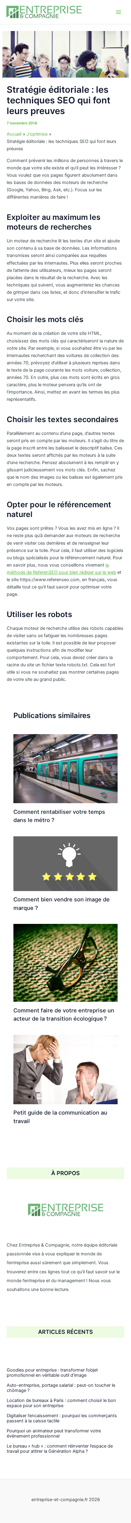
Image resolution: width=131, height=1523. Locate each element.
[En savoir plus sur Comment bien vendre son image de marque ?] (65, 863)
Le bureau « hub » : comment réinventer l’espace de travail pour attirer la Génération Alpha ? (60, 1448)
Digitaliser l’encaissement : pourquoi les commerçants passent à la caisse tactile (62, 1418)
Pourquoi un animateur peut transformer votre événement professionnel (54, 1433)
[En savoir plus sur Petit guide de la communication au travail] (65, 1069)
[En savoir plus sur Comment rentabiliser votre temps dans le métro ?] (65, 768)
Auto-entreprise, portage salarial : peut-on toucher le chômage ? (61, 1387)
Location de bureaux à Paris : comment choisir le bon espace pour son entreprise (61, 1403)
